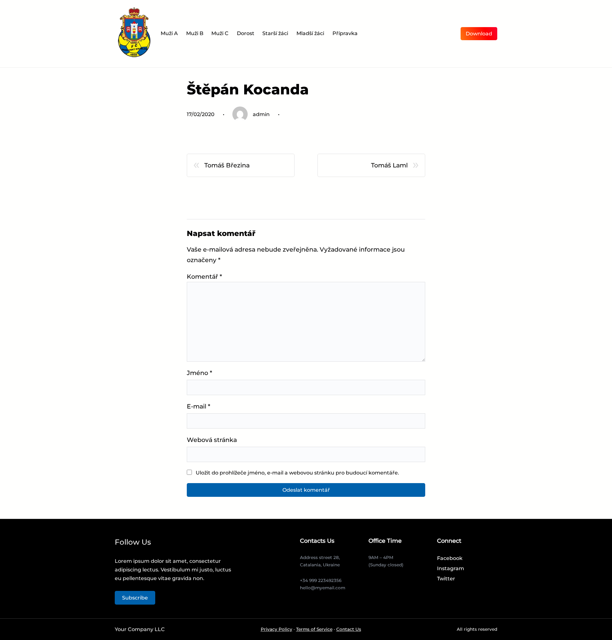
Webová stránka (212, 440)
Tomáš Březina (227, 165)
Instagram (450, 568)
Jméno (199, 373)
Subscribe (135, 598)
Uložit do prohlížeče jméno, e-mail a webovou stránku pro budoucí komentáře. (297, 473)
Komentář (204, 276)
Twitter (446, 579)
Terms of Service (314, 629)
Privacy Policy (276, 629)
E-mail (198, 406)
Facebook (450, 558)
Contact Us (348, 629)
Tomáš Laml (389, 165)
